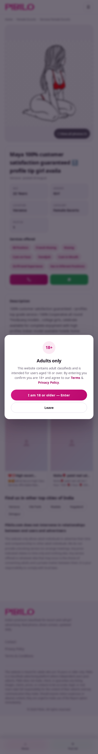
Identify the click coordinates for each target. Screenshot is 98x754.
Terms (75, 378)
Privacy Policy (48, 383)
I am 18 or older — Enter (49, 395)
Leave (49, 407)
